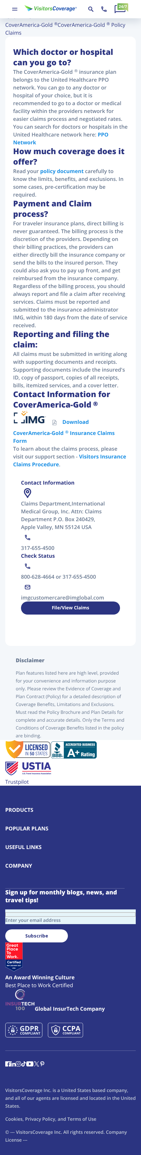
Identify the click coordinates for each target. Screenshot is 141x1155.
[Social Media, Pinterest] (42, 1064)
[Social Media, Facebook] (7, 1064)
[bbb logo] (74, 756)
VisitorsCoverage (34, 1132)
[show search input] (90, 9)
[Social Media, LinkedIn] (13, 1064)
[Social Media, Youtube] (29, 1064)
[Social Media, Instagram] (18, 1064)
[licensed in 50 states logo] (28, 756)
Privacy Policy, (40, 1119)
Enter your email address (33, 920)
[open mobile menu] (14, 9)
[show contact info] (104, 9)
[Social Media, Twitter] (36, 1064)
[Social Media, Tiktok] (23, 1064)
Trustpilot (17, 781)
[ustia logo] (28, 774)
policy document (62, 171)
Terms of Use (81, 1119)
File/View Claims (70, 608)
